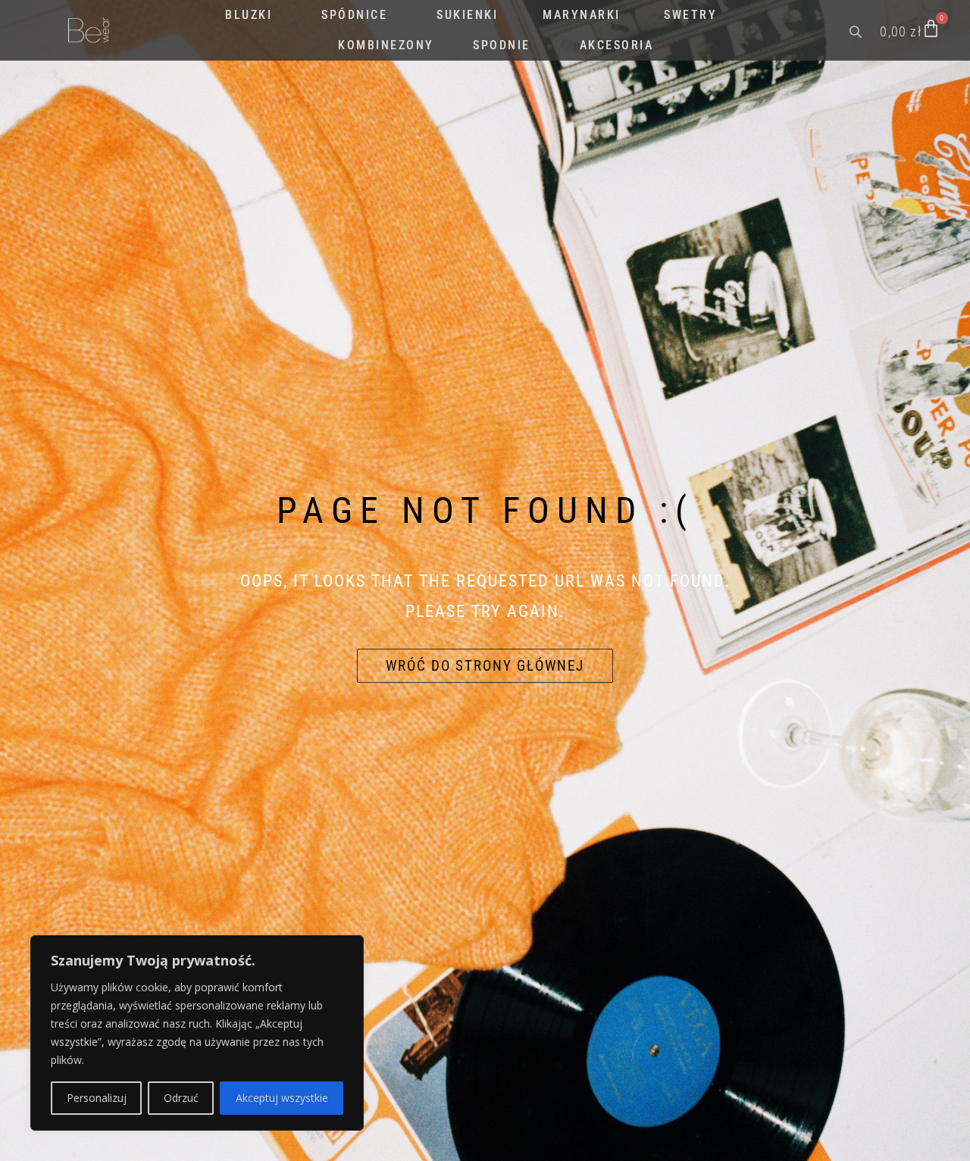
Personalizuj (97, 1098)
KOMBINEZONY (386, 45)
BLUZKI (248, 15)
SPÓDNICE (354, 15)
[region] (197, 1033)
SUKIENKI (467, 15)
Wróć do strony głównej (485, 665)
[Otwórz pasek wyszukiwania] (857, 30)
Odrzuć (181, 1098)
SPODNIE (501, 45)
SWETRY (690, 15)
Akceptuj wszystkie (282, 1098)
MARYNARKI (582, 15)
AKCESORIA (617, 45)
